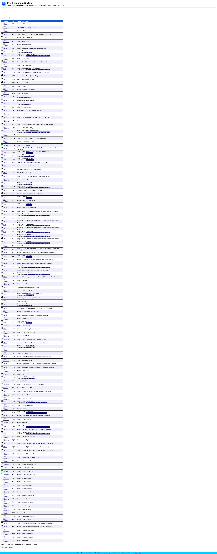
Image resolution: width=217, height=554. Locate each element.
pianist (23, 200)
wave (30, 336)
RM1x (23, 211)
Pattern (29, 224)
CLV (13, 62)
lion (23, 492)
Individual (29, 367)
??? (13, 24)
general (24, 318)
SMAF (24, 148)
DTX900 (24, 353)
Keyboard (45, 252)
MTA (13, 162)
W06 (13, 492)
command (31, 345)
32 (12, 27)
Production (33, 220)
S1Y (13, 277)
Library (32, 363)
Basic (23, 48)
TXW (13, 377)
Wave (35, 263)
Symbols (40, 293)
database (31, 134)
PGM (13, 187)
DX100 (24, 58)
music (27, 96)
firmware (33, 54)
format (32, 266)
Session (24, 304)
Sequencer (43, 220)
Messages (33, 155)
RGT (13, 252)
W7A (13, 519)
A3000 (23, 24)
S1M (13, 263)
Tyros (18, 82)
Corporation (41, 34)
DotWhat (5, 37)
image (30, 186)
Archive (28, 54)
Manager (28, 155)
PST (13, 200)
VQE (13, 440)
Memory (38, 124)
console (35, 128)
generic (37, 130)
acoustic (29, 162)
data (34, 27)
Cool (23, 62)
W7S (13, 526)
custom (24, 284)
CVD (13, 72)
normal (24, 419)
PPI (13, 190)
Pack (27, 68)
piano (23, 180)
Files (32, 343)
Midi (24, 308)
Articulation (27, 287)
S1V (13, 270)
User (34, 124)
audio (23, 44)
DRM (13, 82)
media (23, 280)
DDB (13, 79)
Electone (24, 395)
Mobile (37, 148)
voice (30, 27)
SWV (13, 329)
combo (27, 180)
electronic (34, 162)
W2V (13, 512)
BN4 (13, 58)
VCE (13, 415)
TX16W (14, 374)
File (32, 34)
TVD (13, 356)
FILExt (5, 34)
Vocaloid (19, 79)
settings (33, 193)
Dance (27, 211)
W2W (13, 516)
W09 (13, 502)
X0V (13, 540)
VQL (13, 450)
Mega (23, 138)
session (29, 297)
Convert (38, 339)
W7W (13, 533)
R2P (13, 225)
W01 (13, 460)
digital (27, 128)
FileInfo (5, 145)
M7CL (23, 128)
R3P (13, 242)
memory (37, 121)
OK (140, 553)
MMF (13, 148)
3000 (41, 252)
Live (23, 117)
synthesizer (25, 121)
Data (30, 130)
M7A (13, 121)
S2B (13, 284)
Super (22, 287)
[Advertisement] (31, 12)
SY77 (23, 107)
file (29, 166)
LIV (13, 117)
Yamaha (19, 24)
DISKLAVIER (21, 100)
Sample (29, 234)
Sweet (23, 329)
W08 (13, 499)
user (33, 121)
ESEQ (13, 93)
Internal (30, 124)
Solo (27, 203)
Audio (28, 388)
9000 (21, 169)
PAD (13, 173)
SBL (13, 294)
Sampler (28, 34)
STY (13, 315)
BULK (24, 155)
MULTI (22, 162)
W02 (13, 478)
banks (27, 79)
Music (23, 130)
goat (23, 499)
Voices (26, 62)
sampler (28, 30)
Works (21, 308)
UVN (13, 408)
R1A (13, 211)
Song (28, 231)
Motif (23, 509)
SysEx (23, 345)
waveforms (28, 266)
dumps (30, 350)
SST (13, 297)
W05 (13, 488)
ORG (13, 166)
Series (25, 467)
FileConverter (25, 110)
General (24, 315)
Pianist (23, 203)
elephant (24, 495)
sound (23, 166)
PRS (13, 193)
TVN (13, 367)
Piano (23, 176)
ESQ (13, 96)
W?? (13, 457)
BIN (13, 55)
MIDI (29, 193)
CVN (13, 76)
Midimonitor (25, 158)
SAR (13, 287)
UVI (13, 405)
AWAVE (36, 464)
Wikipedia (6, 339)
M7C (13, 128)
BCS (13, 44)
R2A (13, 214)
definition (36, 311)
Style (26, 48)
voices (26, 272)
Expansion (20, 190)
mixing (31, 128)
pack (38, 68)
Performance (47, 277)
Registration (52, 252)
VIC (13, 429)
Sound (23, 440)
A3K (13, 30)
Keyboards (25, 193)
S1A (13, 259)
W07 (13, 495)
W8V (13, 537)
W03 (13, 481)
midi (29, 311)
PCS (13, 176)
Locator (30, 440)
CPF (13, 69)
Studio (38, 220)
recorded (27, 291)
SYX (13, 346)
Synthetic (28, 148)
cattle (23, 485)
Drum (27, 356)
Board (27, 130)
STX (13, 308)
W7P (13, 523)
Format (47, 148)
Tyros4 (24, 398)
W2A (13, 509)
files (31, 464)
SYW (13, 336)
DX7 (13, 89)
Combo (27, 176)
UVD (13, 398)
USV (13, 395)
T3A (13, 353)
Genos (19, 287)
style (29, 44)
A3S (13, 41)
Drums (28, 72)
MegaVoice (25, 141)
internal (30, 121)
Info (136, 553)
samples (29, 376)
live (30, 110)
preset (27, 345)
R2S (13, 232)
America (48, 34)
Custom (24, 68)
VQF (13, 447)
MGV (13, 138)
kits (26, 86)
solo (27, 200)
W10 (13, 506)
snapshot (31, 255)
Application (42, 148)
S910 (21, 173)
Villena (44, 339)
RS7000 (24, 186)
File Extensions (6, 23)
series (25, 89)
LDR (13, 110)
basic (26, 44)
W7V (13, 530)
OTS (13, 169)
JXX (13, 107)
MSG (13, 155)
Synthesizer (25, 124)
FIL (13, 100)
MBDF (24, 54)
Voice (26, 117)
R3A (13, 235)
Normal (24, 415)
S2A (13, 280)
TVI (13, 363)
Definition (32, 308)
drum (23, 82)
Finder (27, 134)
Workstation (36, 211)
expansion (34, 68)
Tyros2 (19, 110)
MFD (13, 134)
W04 (13, 485)
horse (23, 488)
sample (27, 24)
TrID (4, 51)
